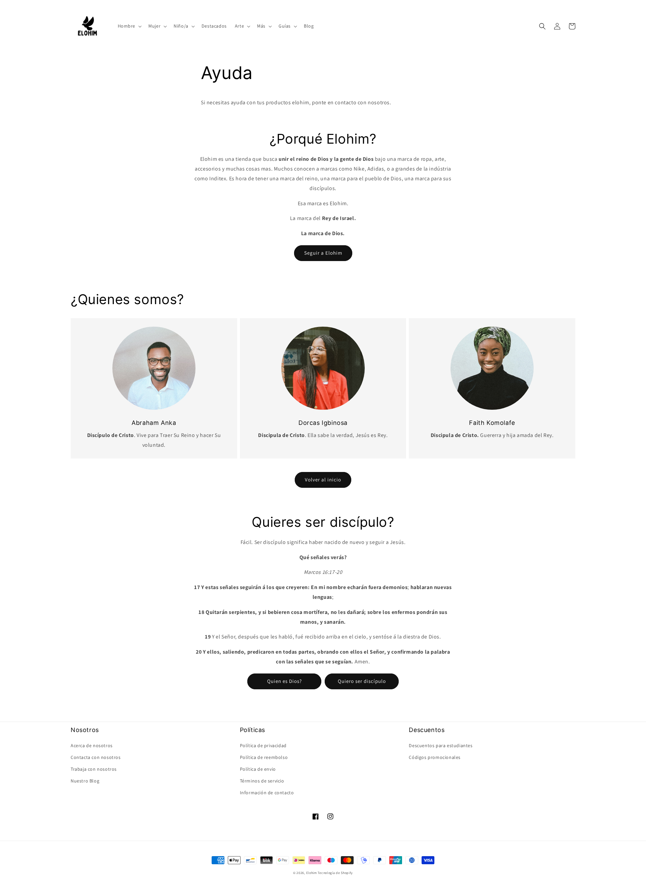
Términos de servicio (262, 781)
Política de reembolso (264, 757)
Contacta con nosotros (96, 757)
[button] (129, 26)
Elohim (311, 873)
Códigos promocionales (435, 757)
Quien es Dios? (284, 681)
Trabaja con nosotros (94, 769)
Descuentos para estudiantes (440, 745)
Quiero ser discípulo (362, 681)
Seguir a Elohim (323, 253)
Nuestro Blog (85, 781)
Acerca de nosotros (92, 745)
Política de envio (258, 769)
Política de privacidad (263, 745)
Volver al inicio (323, 479)
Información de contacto (267, 793)
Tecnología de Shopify (335, 873)
